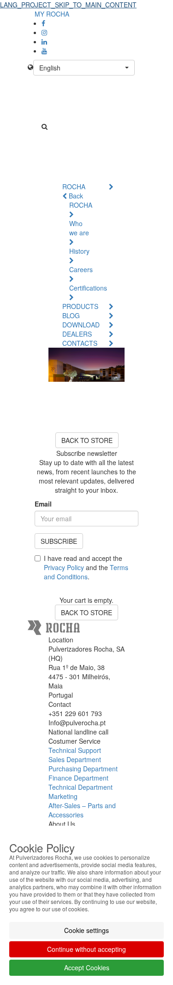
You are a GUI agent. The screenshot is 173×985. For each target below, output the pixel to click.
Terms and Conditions (86, 572)
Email (43, 503)
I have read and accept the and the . (86, 567)
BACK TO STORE (87, 440)
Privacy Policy (64, 567)
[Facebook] (43, 23)
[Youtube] (44, 50)
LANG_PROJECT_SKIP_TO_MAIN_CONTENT (68, 4)
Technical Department (80, 787)
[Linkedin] (44, 41)
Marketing (63, 796)
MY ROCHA (52, 13)
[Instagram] (44, 32)
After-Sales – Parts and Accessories (82, 810)
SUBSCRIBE (59, 541)
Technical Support (74, 750)
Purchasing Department (83, 768)
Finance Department (78, 777)
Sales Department (74, 759)
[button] (84, 68)
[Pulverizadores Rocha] (86, 111)
